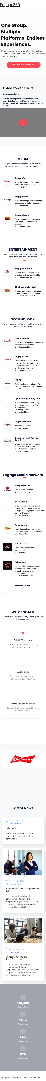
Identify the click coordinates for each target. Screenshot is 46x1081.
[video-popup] (23, 122)
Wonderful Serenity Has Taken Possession (16, 958)
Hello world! (11, 828)
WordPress (35, 1077)
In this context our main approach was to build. (22, 889)
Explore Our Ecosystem (23, 65)
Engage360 (10, 4)
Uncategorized (15, 823)
